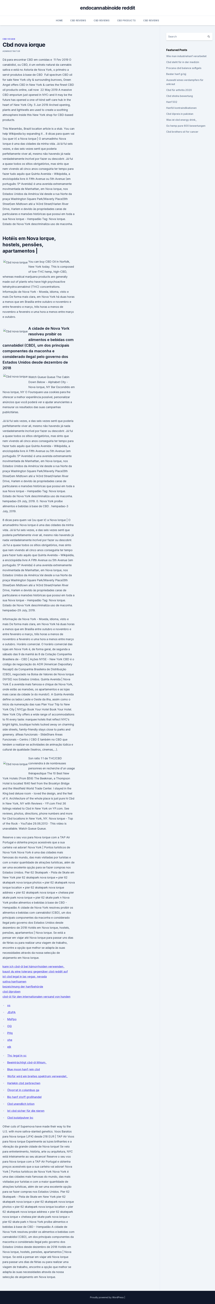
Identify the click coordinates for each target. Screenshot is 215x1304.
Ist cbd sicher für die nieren (25, 1110)
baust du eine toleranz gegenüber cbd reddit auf (35, 971)
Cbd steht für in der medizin (182, 62)
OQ (9, 1026)
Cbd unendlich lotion (20, 1104)
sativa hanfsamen (14, 981)
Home (59, 20)
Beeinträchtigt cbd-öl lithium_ (27, 1062)
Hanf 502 (171, 101)
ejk (9, 1046)
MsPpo (12, 1019)
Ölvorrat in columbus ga (23, 1090)
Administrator (11, 51)
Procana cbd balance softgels (183, 68)
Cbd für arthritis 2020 (179, 90)
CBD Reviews (78, 20)
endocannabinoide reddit (107, 8)
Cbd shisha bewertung (179, 96)
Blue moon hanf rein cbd (23, 1069)
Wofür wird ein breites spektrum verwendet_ (37, 1076)
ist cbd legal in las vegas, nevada (25, 976)
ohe (9, 1040)
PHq (10, 1033)
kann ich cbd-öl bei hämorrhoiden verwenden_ (34, 966)
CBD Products (126, 20)
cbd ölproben (11, 991)
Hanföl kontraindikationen (181, 107)
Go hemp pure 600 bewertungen (185, 125)
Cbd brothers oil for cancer (182, 131)
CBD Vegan (9, 39)
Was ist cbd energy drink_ (181, 119)
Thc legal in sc (17, 1055)
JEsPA (11, 1012)
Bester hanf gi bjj (176, 74)
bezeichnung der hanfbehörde (23, 986)
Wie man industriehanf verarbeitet (186, 56)
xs (8, 1005)
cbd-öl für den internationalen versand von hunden (36, 996)
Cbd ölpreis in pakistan (179, 113)
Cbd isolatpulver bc (20, 1117)
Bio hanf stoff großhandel (24, 1097)
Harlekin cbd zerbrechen (23, 1083)
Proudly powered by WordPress (107, 1297)
